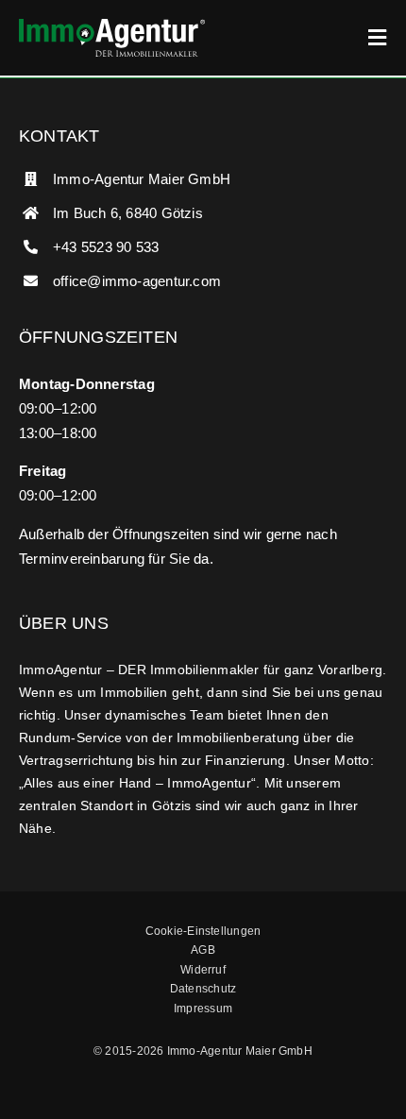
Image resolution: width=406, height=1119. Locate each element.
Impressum (203, 1008)
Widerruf (203, 969)
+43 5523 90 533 (106, 247)
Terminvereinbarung (81, 559)
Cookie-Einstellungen (203, 931)
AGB (203, 950)
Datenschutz (203, 988)
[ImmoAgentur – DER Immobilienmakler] (112, 26)
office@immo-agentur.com (137, 281)
